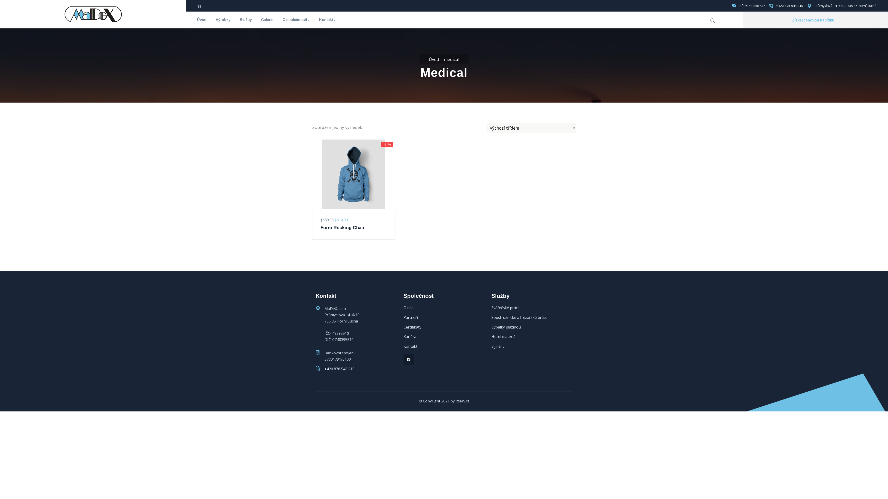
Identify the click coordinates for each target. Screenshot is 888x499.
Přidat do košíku (315, 193)
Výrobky (223, 20)
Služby (246, 20)
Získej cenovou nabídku (813, 20)
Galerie (267, 20)
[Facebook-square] (409, 359)
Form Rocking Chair (343, 227)
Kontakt (326, 20)
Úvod (202, 20)
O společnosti (295, 20)
